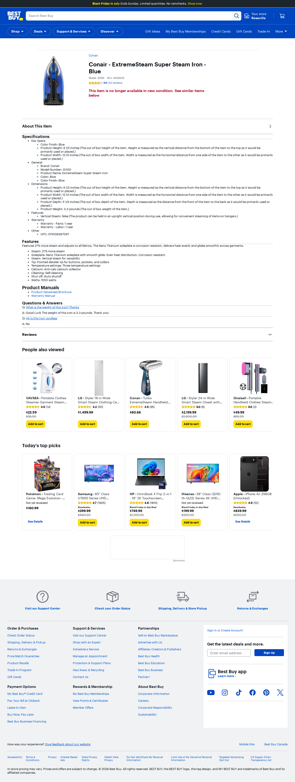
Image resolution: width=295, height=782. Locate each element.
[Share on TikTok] (238, 692)
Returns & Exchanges (22, 649)
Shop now (195, 3)
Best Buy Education (151, 663)
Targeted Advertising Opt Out (231, 759)
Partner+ (144, 677)
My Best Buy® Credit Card (24, 694)
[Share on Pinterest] (266, 692)
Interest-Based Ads (68, 759)
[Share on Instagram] (224, 692)
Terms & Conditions (32, 759)
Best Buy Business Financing (26, 721)
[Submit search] (236, 16)
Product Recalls (18, 663)
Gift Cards (14, 677)
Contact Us (80, 677)
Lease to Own (16, 707)
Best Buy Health (149, 656)
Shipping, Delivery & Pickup (26, 642)
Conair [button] (93, 55)
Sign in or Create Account (225, 630)
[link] (38, 407)
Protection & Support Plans (92, 663)
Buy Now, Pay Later (20, 714)
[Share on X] (280, 692)
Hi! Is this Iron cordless (41, 318)
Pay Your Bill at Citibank (23, 700)
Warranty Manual (43, 295)
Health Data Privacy (111, 759)
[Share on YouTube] (211, 692)
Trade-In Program (19, 670)
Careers (143, 700)
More (279, 31)
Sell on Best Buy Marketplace (158, 635)
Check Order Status (21, 635)
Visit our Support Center (89, 635)
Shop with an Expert (87, 642)
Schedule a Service (86, 649)
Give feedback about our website (67, 744)
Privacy (52, 757)
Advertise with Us (150, 642)
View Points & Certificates (90, 700)
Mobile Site (246, 744)
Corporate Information (154, 694)
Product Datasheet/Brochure (51, 292)
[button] (17, 31)
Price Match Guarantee (23, 656)
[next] (269, 394)
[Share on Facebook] (252, 692)
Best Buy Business (150, 670)
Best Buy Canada (276, 744)
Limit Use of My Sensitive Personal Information (191, 759)
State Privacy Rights (89, 759)
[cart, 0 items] (282, 16)
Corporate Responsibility (155, 707)
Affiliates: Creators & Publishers (159, 649)
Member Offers (83, 707)
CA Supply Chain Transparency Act (261, 759)
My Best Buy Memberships (91, 694)
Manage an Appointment (90, 656)
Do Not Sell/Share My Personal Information (145, 759)
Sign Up (269, 652)
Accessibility (14, 757)
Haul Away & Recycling (88, 670)
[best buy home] (15, 16)
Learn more (227, 676)
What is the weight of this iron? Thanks (52, 307)
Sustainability (147, 714)
